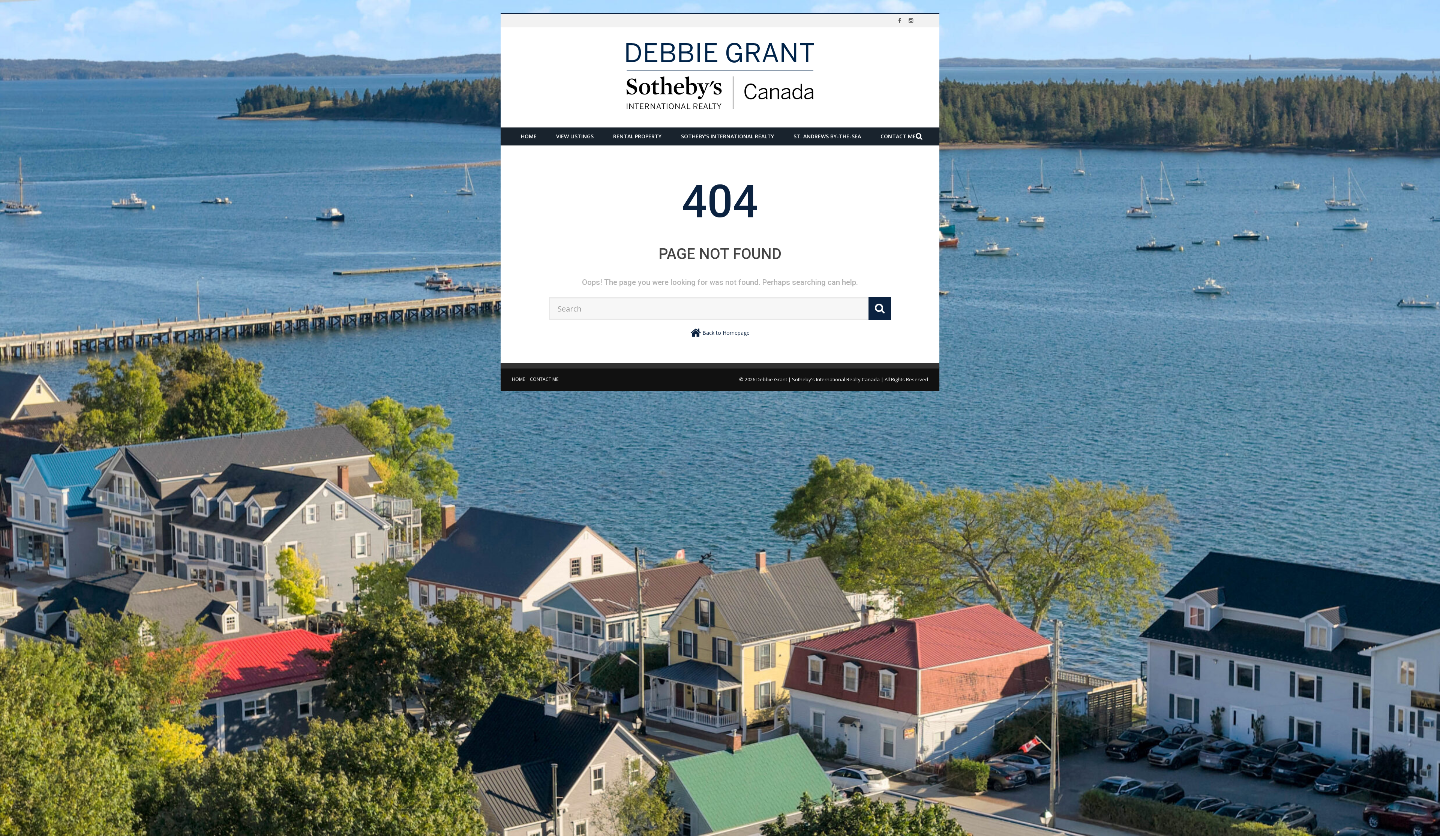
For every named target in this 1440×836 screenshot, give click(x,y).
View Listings (575, 136)
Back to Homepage (726, 332)
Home (529, 136)
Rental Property (637, 136)
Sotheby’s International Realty (727, 136)
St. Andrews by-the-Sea (827, 136)
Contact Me (898, 136)
